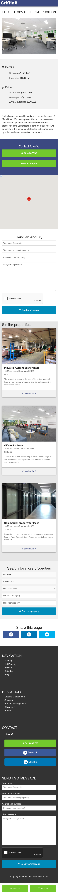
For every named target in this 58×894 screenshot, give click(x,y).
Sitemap (8, 660)
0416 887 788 (30, 153)
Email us (44, 888)
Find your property (30, 611)
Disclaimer (9, 707)
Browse (8, 667)
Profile (7, 710)
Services (8, 700)
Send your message (30, 863)
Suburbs (8, 670)
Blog (6, 674)
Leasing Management (14, 696)
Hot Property (10, 664)
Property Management (15, 703)
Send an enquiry (29, 163)
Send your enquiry (30, 309)
